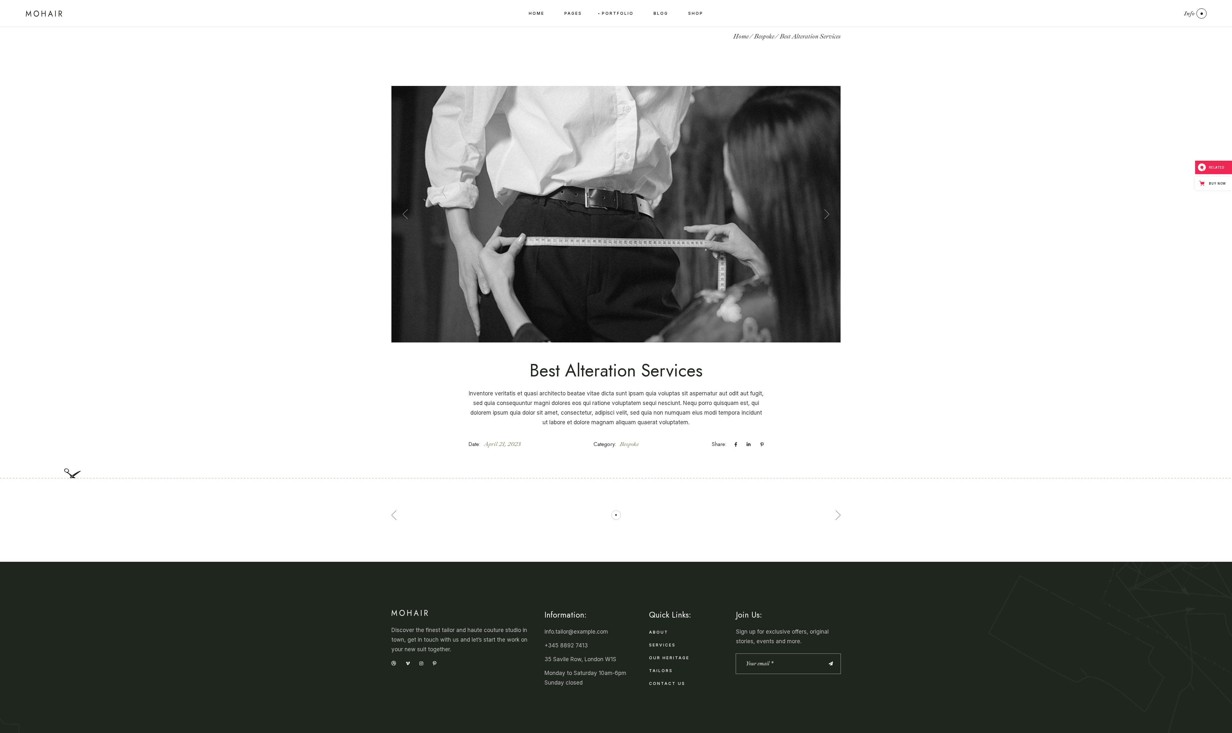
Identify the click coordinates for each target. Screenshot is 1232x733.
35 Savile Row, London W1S (580, 659)
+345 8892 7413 (566, 645)
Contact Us (667, 683)
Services (662, 645)
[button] (405, 214)
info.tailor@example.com (576, 631)
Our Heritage (669, 657)
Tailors (661, 670)
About (658, 632)
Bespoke (629, 444)
